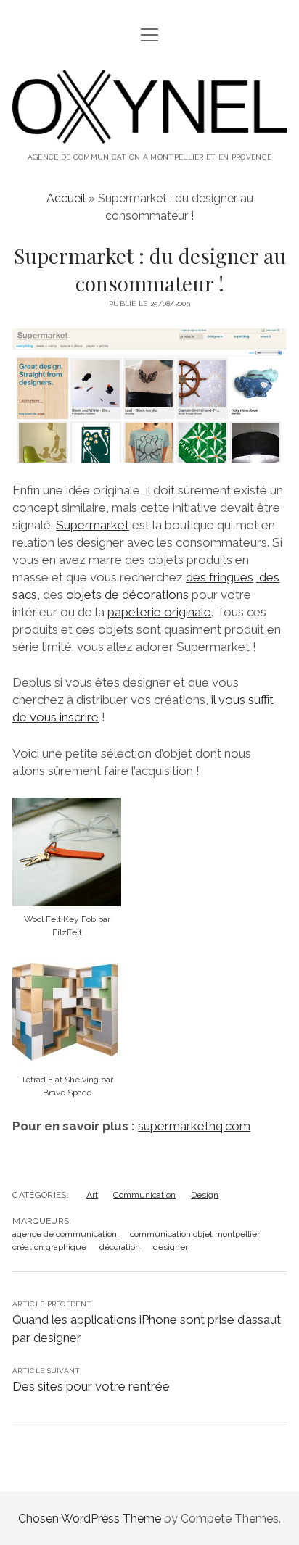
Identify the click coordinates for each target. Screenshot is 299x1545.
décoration (119, 1247)
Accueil (66, 198)
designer (170, 1247)
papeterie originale (159, 612)
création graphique (49, 1247)
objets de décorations (127, 594)
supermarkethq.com (194, 1126)
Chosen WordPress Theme (89, 1518)
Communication (144, 1195)
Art (92, 1195)
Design (204, 1195)
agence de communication (64, 1234)
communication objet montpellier (195, 1234)
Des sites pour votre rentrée (91, 1386)
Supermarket (92, 525)
